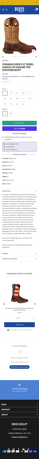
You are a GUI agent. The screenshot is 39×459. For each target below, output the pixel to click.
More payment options (20, 133)
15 (23, 104)
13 (11, 104)
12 (5, 104)
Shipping (5, 253)
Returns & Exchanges (9, 258)
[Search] (7, 10)
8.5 (23, 93)
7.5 (11, 93)
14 (17, 104)
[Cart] (36, 10)
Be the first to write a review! (19, 367)
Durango (5, 60)
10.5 (17, 98)
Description (6, 191)
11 (23, 98)
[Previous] (3, 56)
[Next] (36, 56)
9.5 (5, 98)
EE (11, 113)
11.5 (30, 98)
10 (11, 98)
